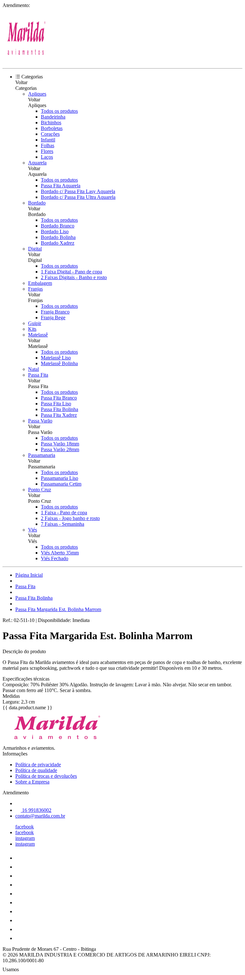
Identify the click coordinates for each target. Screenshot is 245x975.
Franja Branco (55, 311)
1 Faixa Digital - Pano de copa (71, 271)
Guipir (34, 323)
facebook (24, 826)
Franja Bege (53, 317)
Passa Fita (38, 375)
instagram (25, 838)
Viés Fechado (54, 558)
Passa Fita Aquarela (60, 185)
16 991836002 (36, 810)
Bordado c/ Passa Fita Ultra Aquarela (78, 197)
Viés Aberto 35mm (60, 552)
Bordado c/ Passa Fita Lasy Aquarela (78, 191)
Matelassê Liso (56, 357)
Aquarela (37, 162)
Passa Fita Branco (59, 398)
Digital (35, 248)
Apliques (37, 94)
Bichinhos (51, 122)
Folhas (47, 145)
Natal (33, 369)
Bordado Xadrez (57, 243)
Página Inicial (29, 575)
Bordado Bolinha (58, 237)
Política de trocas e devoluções (46, 776)
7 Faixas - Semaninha (62, 524)
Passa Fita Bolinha (59, 409)
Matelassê (38, 334)
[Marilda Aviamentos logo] (26, 60)
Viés (32, 529)
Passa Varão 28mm (60, 449)
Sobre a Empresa (32, 781)
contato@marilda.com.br (40, 816)
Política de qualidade (36, 770)
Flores (47, 151)
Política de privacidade (38, 764)
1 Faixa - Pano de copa (64, 512)
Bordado (37, 203)
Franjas (35, 289)
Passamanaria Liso (59, 478)
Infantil (48, 139)
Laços (47, 157)
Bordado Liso (55, 231)
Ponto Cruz (39, 489)
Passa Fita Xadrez (59, 415)
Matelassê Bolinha (59, 363)
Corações (50, 134)
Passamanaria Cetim (61, 484)
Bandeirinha (53, 116)
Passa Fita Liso (56, 403)
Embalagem (40, 283)
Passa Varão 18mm (60, 443)
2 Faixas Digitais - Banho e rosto (74, 277)
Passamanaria (41, 455)
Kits (32, 329)
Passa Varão (40, 420)
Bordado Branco (57, 225)
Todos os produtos (59, 111)
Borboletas (52, 128)
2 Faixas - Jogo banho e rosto (70, 518)
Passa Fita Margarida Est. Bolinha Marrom (58, 609)
